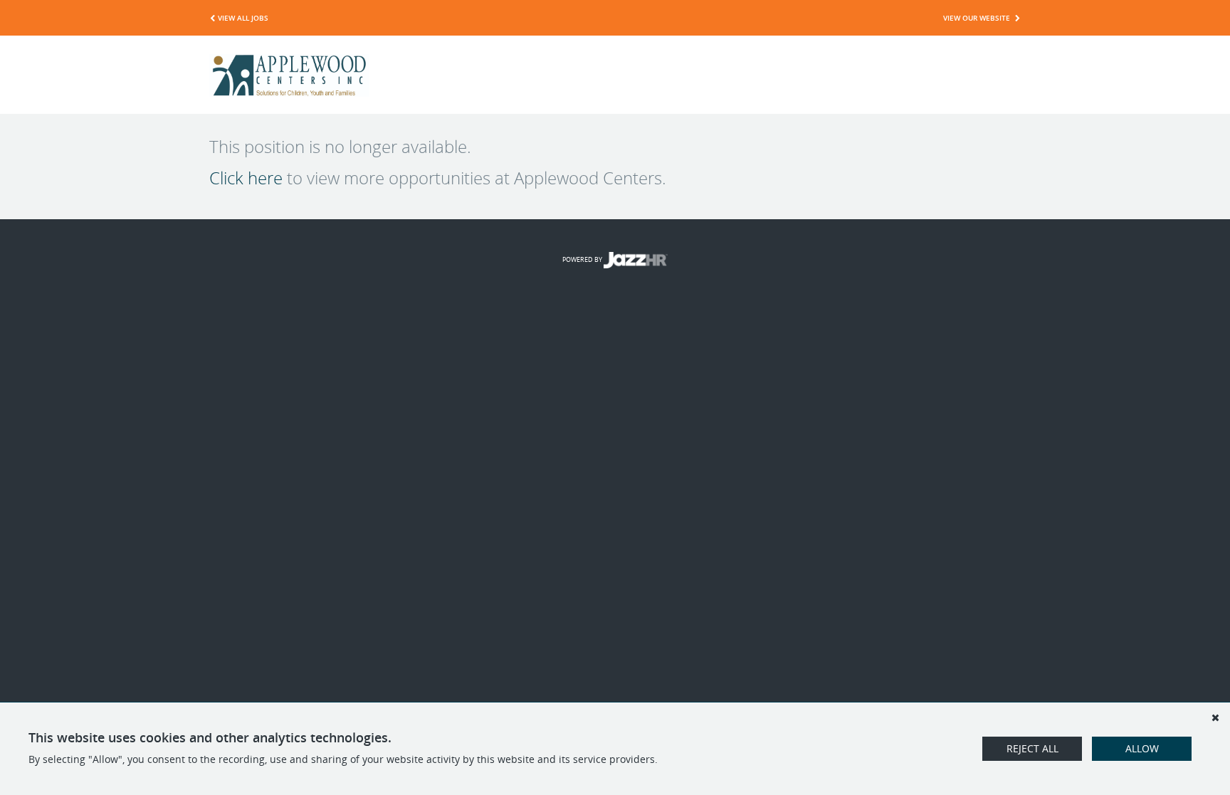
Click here (246, 178)
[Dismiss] (1215, 717)
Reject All (1032, 748)
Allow (1142, 748)
